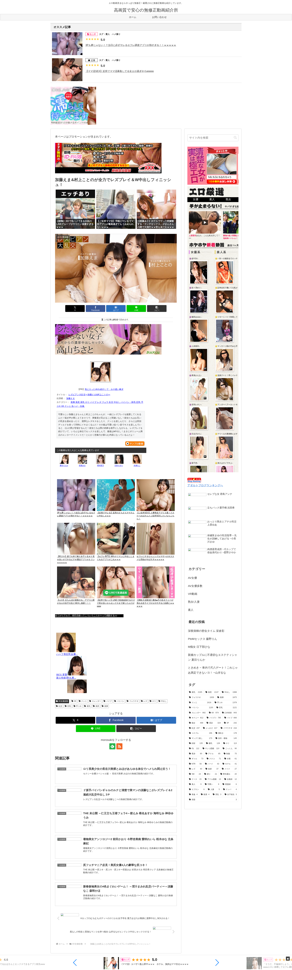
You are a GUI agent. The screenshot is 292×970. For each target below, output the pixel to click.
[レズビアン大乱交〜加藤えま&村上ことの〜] (100, 371)
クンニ (84, 701)
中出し (164, 701)
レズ (145, 701)
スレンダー (96, 701)
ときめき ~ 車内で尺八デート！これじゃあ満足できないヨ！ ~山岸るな (213, 670)
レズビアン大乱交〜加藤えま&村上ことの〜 (89, 394)
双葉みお (82, 465)
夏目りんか (64, 465)
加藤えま (70, 398)
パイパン (120, 701)
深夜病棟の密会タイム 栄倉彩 (206, 630)
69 (75, 701)
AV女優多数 (63, 701)
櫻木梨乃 (100, 465)
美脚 (106, 706)
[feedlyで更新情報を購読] (112, 746)
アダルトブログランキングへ (205, 485)
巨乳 (69, 706)
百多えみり (119, 465)
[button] (75, 962)
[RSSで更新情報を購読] (119, 746)
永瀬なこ (137, 465)
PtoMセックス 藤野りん (202, 638)
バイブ (109, 701)
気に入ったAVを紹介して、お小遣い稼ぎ (104, 389)
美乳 (88, 706)
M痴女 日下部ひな (199, 646)
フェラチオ (133, 701)
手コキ (79, 706)
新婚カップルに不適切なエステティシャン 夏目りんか (212, 657)
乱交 (60, 706)
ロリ (154, 701)
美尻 (97, 706)
